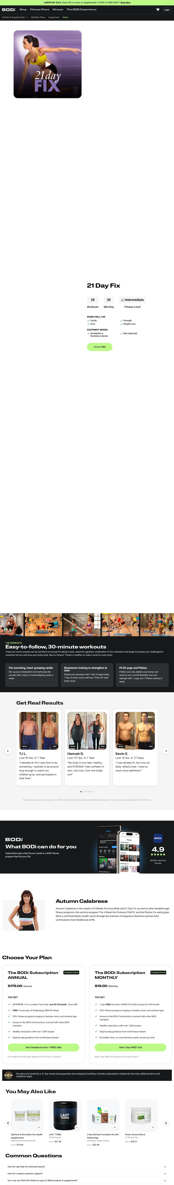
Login (167, 9)
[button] (81, 791)
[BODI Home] (9, 9)
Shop (23, 10)
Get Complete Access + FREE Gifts (43, 1047)
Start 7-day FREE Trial (130, 1047)
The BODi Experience (82, 10)
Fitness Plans (39, 10)
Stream (58, 10)
